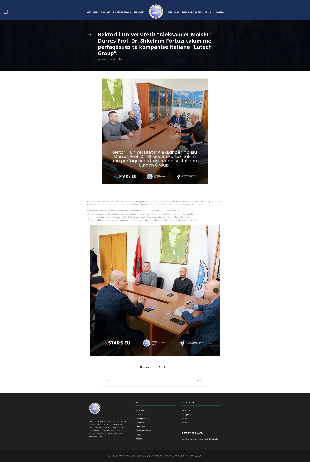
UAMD (103, 59)
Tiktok (184, 418)
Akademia (105, 12)
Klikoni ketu (213, 439)
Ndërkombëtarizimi (192, 12)
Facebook (186, 410)
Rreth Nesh (92, 12)
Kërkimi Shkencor (122, 12)
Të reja (208, 12)
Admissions (173, 12)
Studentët (139, 12)
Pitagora (219, 12)
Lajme (112, 59)
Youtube (185, 422)
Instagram (186, 414)
